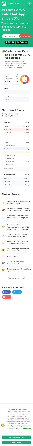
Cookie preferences (16, 432)
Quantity (6, 88)
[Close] (31, 406)
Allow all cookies (16, 442)
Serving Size (8, 96)
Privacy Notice (27, 428)
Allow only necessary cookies (16, 437)
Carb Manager (10, 3)
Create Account (25, 36)
